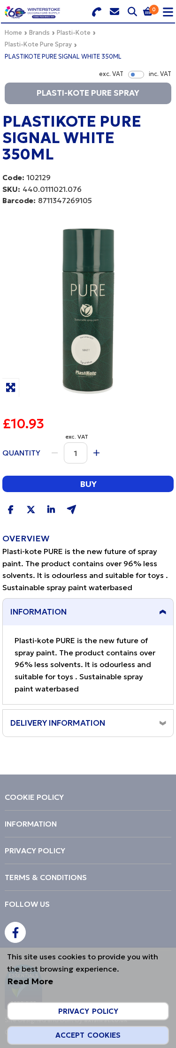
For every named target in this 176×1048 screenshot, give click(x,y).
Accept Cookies (88, 1035)
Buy (88, 483)
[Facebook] (15, 932)
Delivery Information (57, 723)
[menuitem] (88, 797)
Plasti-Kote (74, 33)
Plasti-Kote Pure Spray (38, 44)
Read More (30, 981)
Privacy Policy (88, 1011)
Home (13, 33)
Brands (39, 33)
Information (38, 612)
